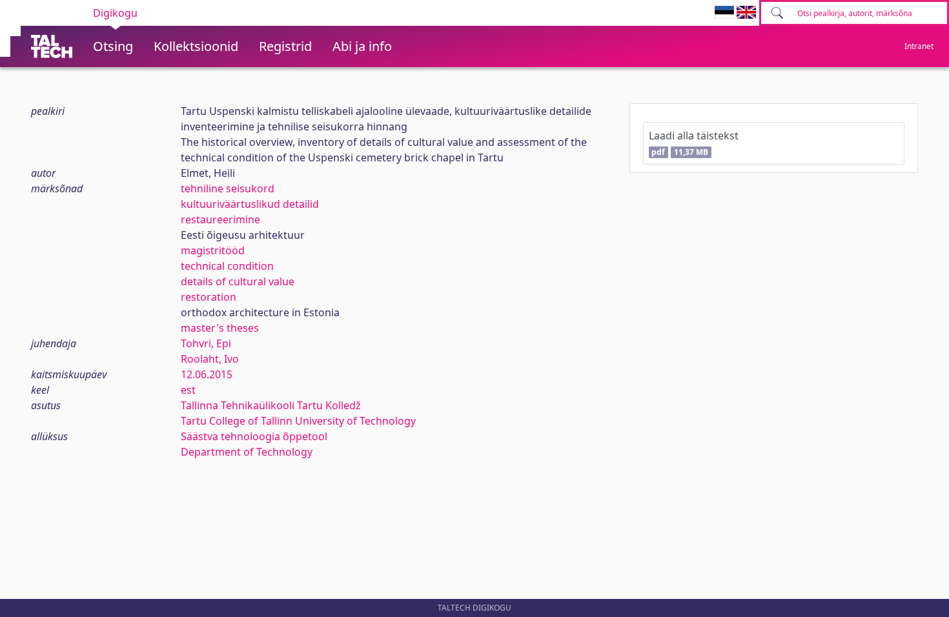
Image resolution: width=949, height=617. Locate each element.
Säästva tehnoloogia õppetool (254, 436)
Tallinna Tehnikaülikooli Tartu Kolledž (271, 405)
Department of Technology (246, 452)
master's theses (220, 328)
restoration (208, 297)
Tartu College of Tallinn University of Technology (298, 421)
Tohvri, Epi (206, 343)
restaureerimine (220, 219)
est (188, 390)
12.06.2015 (206, 374)
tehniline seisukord (227, 188)
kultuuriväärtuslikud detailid (250, 204)
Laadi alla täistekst (694, 142)
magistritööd (213, 250)
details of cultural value (237, 281)
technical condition (227, 266)
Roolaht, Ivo (210, 359)
